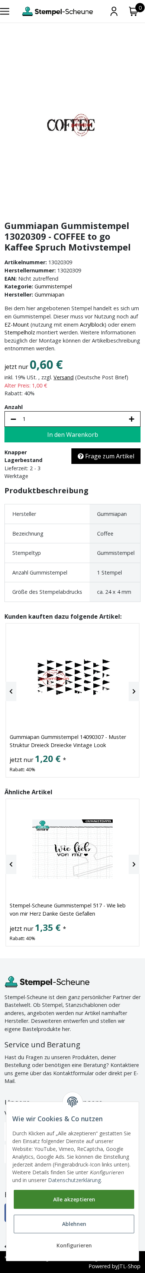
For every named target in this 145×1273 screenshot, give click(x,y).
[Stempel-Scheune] (57, 11)
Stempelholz (19, 332)
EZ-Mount (16, 324)
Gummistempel (53, 286)
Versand (64, 377)
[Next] (134, 691)
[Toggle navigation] (4, 11)
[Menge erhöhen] (131, 419)
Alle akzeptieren (74, 1199)
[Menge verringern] (13, 419)
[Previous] (11, 691)
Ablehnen (74, 1223)
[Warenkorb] (133, 11)
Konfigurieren (74, 1245)
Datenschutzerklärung (74, 1180)
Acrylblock (92, 324)
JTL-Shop (129, 1266)
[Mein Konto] (114, 11)
